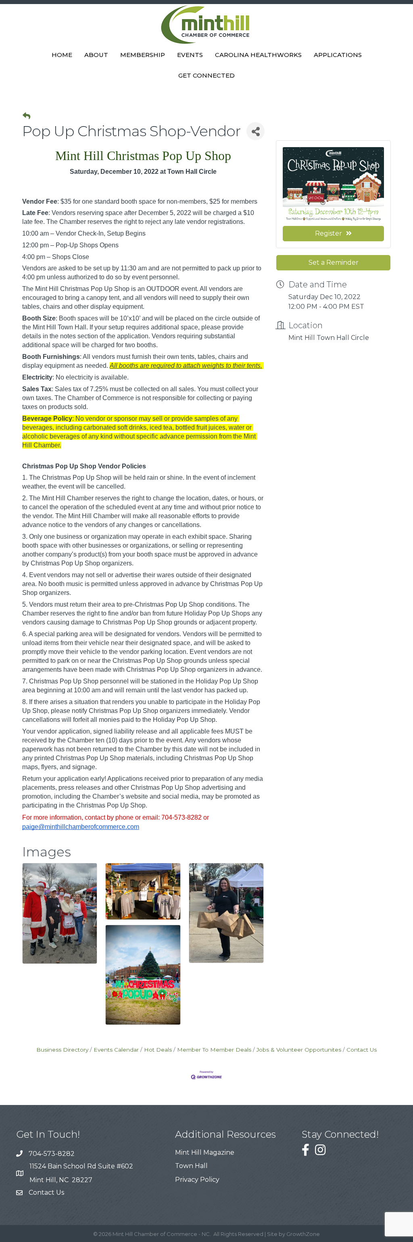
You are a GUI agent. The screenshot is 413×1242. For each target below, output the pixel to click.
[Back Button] (26, 116)
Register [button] (328, 233)
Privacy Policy (197, 1179)
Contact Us (361, 1049)
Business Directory (62, 1049)
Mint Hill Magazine (204, 1152)
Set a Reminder (334, 262)
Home (62, 55)
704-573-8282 (52, 1154)
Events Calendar (116, 1049)
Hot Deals (158, 1049)
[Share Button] (255, 131)
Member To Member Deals (214, 1049)
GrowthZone (303, 1234)
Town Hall (191, 1166)
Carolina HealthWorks (258, 55)
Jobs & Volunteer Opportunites (299, 1049)
